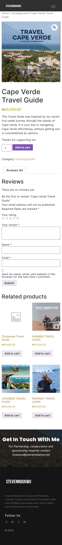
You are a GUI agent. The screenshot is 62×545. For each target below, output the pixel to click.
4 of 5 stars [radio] (14, 218)
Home (5, 13)
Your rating (9, 214)
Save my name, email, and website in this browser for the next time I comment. (28, 275)
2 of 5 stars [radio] (6, 218)
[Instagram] (18, 522)
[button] (54, 27)
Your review (10, 224)
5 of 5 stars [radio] (17, 218)
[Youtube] (24, 522)
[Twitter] (12, 522)
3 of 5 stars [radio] (10, 218)
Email (6, 257)
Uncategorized (20, 13)
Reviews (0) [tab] (15, 170)
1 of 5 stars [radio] (3, 218)
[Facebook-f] (6, 522)
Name (7, 244)
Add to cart (22, 147)
